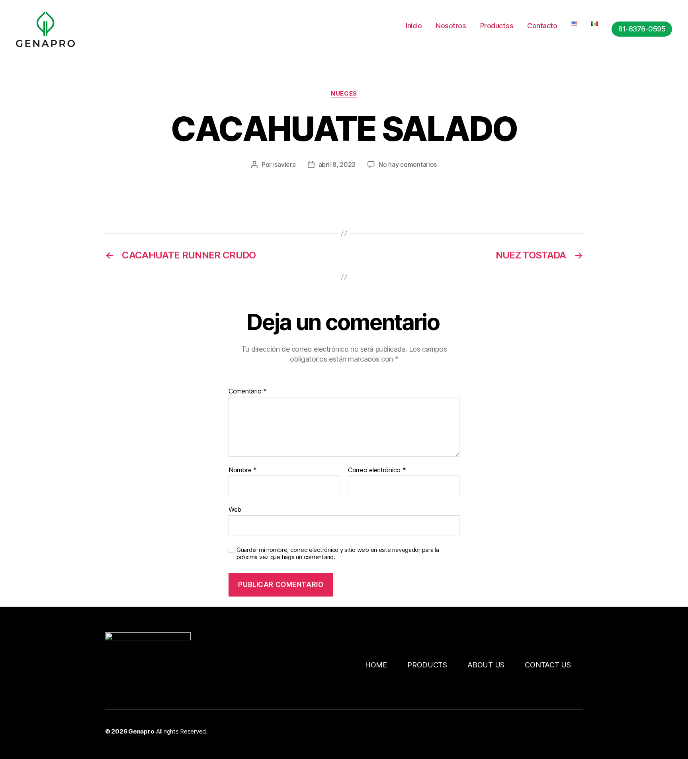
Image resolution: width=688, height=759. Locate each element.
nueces (344, 93)
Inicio (414, 26)
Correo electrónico (377, 470)
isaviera (284, 164)
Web (235, 509)
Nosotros (451, 26)
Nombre (243, 470)
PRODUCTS (427, 665)
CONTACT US (548, 665)
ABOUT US (485, 665)
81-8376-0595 (641, 29)
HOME (376, 665)
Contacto (542, 26)
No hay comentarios (408, 164)
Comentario (248, 391)
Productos (497, 26)
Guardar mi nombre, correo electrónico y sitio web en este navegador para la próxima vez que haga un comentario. (337, 553)
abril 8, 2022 (337, 164)
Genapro (141, 731)
